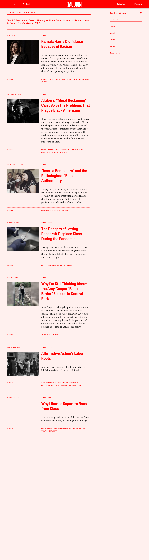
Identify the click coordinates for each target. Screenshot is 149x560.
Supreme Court (75, 385)
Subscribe (121, 4)
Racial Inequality (80, 428)
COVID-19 (44, 265)
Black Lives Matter (49, 428)
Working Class (60, 152)
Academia (45, 210)
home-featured (61, 385)
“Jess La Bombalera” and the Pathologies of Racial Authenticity (64, 176)
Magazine (138, 4)
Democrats (72, 79)
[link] (27, 4)
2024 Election (47, 79)
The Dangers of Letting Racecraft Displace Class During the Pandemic (61, 234)
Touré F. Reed (46, 35)
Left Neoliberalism (76, 150)
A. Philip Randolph (49, 382)
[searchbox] (126, 13)
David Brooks (61, 150)
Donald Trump (60, 79)
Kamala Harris (84, 79)
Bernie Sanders (47, 150)
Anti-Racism (55, 210)
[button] (5, 4)
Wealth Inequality (49, 431)
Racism (45, 82)
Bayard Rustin (64, 382)
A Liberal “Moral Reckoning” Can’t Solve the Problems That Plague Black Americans (65, 106)
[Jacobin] (74, 4)
